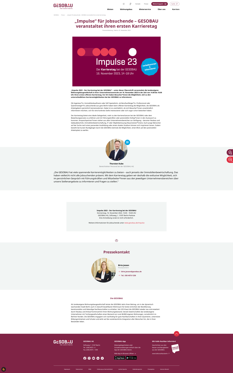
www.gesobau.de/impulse (134, 223)
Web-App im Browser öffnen (124, 354)
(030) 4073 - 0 (90, 347)
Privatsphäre (151, 369)
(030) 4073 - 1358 (92, 350)
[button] (110, 9)
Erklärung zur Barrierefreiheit (105, 369)
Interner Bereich (164, 369)
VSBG (89, 369)
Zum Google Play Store (131, 358)
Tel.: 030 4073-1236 (128, 275)
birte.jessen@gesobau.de (131, 272)
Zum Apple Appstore (119, 358)
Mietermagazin (158, 4)
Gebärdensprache (130, 4)
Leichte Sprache (124, 4)
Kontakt (137, 4)
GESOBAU (56, 15)
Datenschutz (79, 369)
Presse (146, 4)
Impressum (67, 369)
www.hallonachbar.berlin (160, 353)
